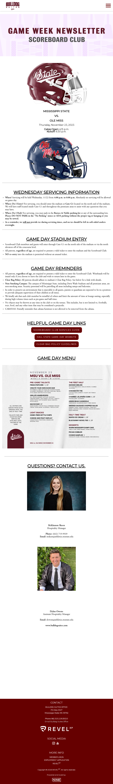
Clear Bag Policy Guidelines (56, 344)
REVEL (56, 763)
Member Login (57, 757)
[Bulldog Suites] (12, 5)
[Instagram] (53, 744)
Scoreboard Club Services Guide (56, 330)
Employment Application (56, 760)
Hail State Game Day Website (56, 337)
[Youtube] (57, 744)
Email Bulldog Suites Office (56, 721)
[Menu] (108, 5)
